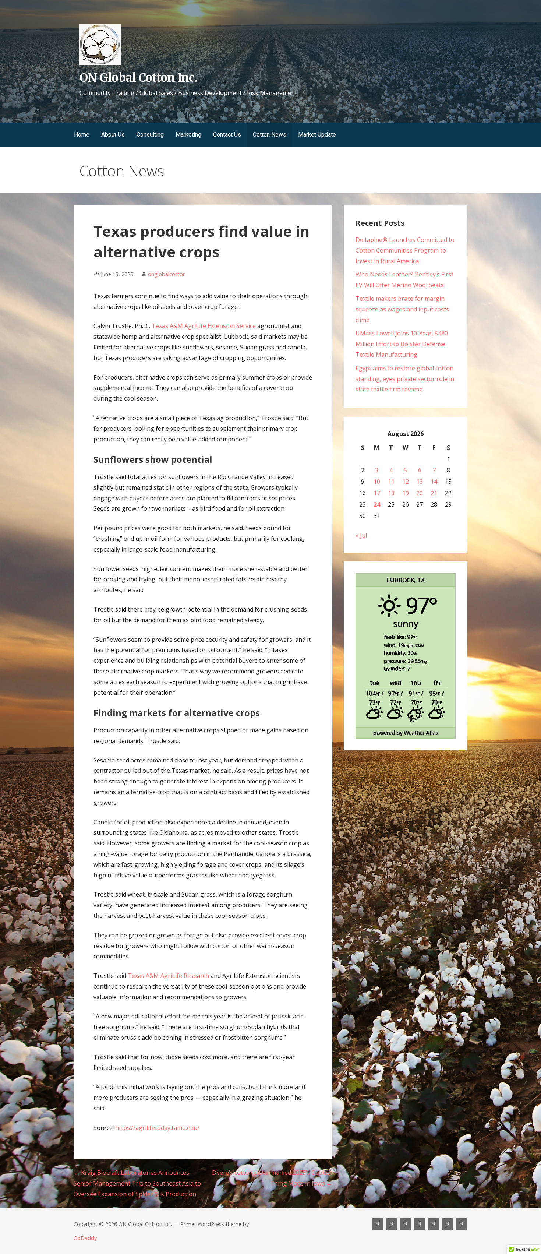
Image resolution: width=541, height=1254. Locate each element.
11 (391, 482)
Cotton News (269, 134)
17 (377, 493)
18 (391, 493)
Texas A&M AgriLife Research (168, 976)
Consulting (150, 134)
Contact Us (227, 134)
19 (405, 493)
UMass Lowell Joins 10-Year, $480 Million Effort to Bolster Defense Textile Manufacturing (402, 344)
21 (434, 493)
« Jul (361, 535)
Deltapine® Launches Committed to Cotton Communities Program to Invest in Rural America (405, 250)
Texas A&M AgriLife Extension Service (204, 326)
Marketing (188, 134)
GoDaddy (85, 1237)
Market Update (317, 134)
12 (405, 482)
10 (377, 482)
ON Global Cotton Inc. (138, 77)
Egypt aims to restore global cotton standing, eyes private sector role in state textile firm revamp (405, 379)
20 (419, 493)
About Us (113, 134)
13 (419, 482)
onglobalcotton (167, 274)
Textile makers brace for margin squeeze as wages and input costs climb (402, 309)
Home (81, 134)
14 (434, 482)
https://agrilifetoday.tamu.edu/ (157, 1128)
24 (377, 504)
